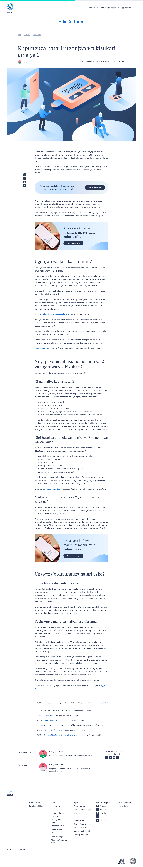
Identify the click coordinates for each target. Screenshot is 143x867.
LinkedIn (103, 813)
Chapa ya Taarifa (80, 820)
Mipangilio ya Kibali (81, 834)
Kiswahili (128, 7)
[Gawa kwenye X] (24, 178)
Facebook (103, 806)
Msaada (77, 813)
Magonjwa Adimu (58, 826)
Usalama (77, 817)
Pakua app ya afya (95, 188)
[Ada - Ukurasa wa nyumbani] (10, 10)
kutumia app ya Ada (51, 489)
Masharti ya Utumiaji (82, 831)
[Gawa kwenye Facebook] (24, 185)
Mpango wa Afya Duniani (57, 820)
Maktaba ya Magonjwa (110, 7)
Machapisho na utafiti (59, 833)
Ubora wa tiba (56, 829)
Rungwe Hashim (56, 764)
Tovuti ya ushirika (36, 806)
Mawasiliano (123, 806)
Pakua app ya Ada (42, 348)
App (53, 809)
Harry (25, 62)
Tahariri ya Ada (79, 806)
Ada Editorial (71, 21)
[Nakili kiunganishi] (24, 174)
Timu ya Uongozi (57, 836)
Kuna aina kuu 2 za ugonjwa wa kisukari (52, 314)
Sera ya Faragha (80, 824)
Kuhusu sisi (93, 7)
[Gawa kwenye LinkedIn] (24, 182)
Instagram (104, 809)
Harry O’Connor (56, 751)
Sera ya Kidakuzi (80, 827)
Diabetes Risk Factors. (52, 720)
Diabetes (48, 715)
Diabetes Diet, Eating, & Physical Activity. (59, 735)
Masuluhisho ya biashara (57, 814)
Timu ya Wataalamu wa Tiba (59, 841)
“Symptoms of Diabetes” (52, 730)
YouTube (103, 820)
